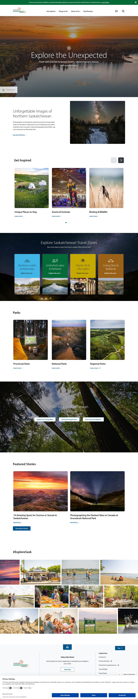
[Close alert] (135, 2)
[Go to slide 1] (66, 222)
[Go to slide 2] (68, 222)
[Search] (123, 11)
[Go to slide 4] (72, 222)
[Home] (19, 10)
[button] (120, 648)
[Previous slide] (114, 160)
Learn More (105, 2)
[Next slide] (121, 160)
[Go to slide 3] (70, 222)
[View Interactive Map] (116, 11)
